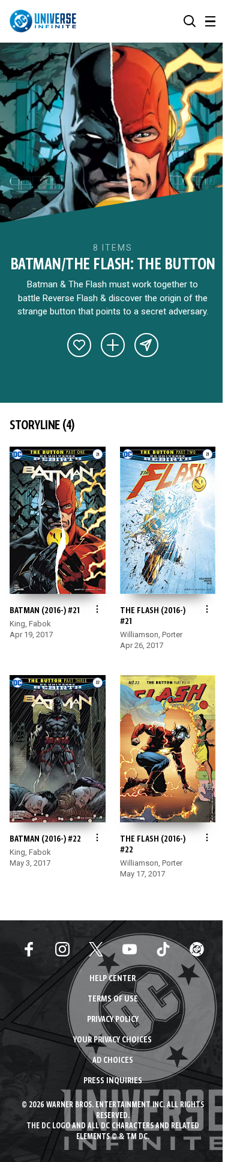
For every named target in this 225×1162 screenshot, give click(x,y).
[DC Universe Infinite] (43, 21)
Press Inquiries (112, 1081)
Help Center (112, 979)
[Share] (146, 345)
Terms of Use (113, 999)
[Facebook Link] (29, 949)
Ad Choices (112, 1061)
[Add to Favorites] (79, 345)
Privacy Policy (113, 1020)
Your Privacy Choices (112, 1040)
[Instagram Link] (62, 949)
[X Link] (96, 949)
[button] (189, 21)
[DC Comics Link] (197, 949)
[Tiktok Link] (163, 949)
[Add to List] (113, 345)
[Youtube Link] (129, 949)
